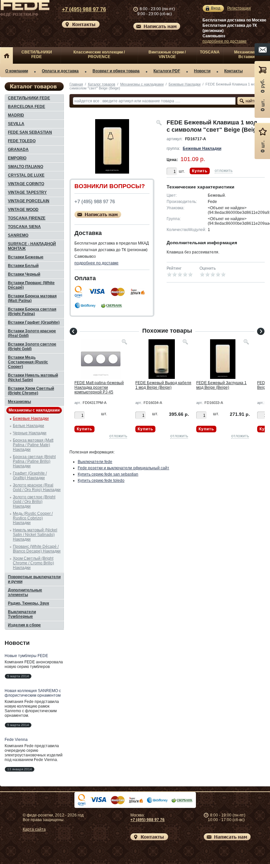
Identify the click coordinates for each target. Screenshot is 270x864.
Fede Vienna (16, 739)
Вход (215, 8)
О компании (16, 71)
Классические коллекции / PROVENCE (99, 54)
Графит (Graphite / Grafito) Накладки (30, 475)
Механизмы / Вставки (246, 54)
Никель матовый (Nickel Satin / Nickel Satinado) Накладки (35, 535)
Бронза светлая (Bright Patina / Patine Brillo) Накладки (34, 461)
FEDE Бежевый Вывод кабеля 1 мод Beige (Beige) (163, 385)
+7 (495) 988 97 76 (84, 9)
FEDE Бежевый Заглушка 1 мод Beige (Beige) (221, 385)
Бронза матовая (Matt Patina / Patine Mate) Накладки (33, 445)
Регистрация (239, 8)
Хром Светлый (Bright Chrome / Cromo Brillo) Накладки (33, 563)
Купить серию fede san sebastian (108, 474)
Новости (202, 71)
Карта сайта (34, 829)
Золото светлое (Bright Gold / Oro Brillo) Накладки (34, 502)
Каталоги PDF (166, 71)
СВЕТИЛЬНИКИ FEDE (36, 54)
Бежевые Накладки (185, 84)
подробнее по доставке (224, 41)
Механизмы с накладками (142, 84)
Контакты (233, 71)
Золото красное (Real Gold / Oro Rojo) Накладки (37, 487)
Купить (199, 171)
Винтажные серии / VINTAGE (167, 54)
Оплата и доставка (60, 71)
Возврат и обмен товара (116, 71)
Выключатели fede (95, 461)
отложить (223, 170)
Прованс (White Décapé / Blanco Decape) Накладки (37, 548)
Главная (76, 84)
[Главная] (6, 55)
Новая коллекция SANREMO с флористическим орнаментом (33, 693)
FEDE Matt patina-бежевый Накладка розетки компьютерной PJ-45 (99, 387)
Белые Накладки (28, 425)
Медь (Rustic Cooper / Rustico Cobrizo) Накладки (33, 518)
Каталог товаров (101, 84)
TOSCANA (210, 52)
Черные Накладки (29, 433)
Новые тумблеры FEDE (26, 655)
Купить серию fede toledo (101, 480)
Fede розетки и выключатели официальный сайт (123, 468)
